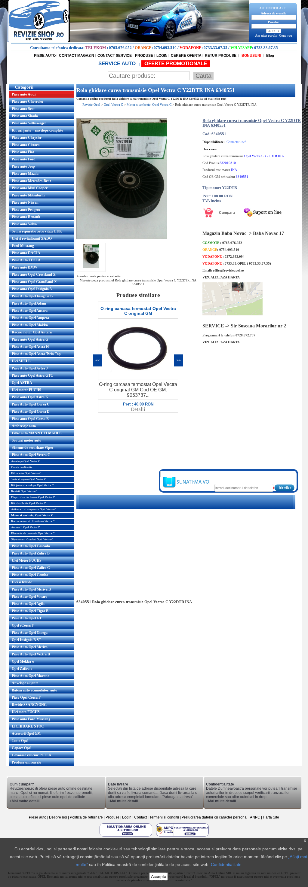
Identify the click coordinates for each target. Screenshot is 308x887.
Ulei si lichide (22, 582)
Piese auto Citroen (26, 145)
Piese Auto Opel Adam (29, 303)
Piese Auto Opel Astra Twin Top (36, 354)
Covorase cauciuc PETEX (31, 755)
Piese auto (37, 817)
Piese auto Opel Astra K (30, 397)
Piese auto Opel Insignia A (32, 289)
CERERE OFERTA (186, 55)
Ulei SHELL (21, 361)
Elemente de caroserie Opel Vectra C (33, 533)
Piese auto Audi (23, 94)
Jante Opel (20, 741)
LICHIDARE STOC (28, 726)
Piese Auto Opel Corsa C (31, 404)
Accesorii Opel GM (26, 733)
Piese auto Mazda (25, 174)
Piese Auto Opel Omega (30, 632)
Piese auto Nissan (25, 202)
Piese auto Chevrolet (27, 101)
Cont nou (285, 35)
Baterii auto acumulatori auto (34, 690)
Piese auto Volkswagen (29, 123)
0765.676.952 (120, 47)
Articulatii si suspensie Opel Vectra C (34, 509)
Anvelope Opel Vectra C (25, 461)
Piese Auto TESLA (26, 260)
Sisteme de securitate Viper (32, 447)
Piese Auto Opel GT (27, 618)
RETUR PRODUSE (220, 55)
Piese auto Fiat (23, 152)
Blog (269, 55)
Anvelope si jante (25, 683)
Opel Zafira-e (22, 669)
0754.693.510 (165, 47)
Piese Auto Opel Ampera (30, 318)
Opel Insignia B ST (26, 640)
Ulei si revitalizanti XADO (32, 238)
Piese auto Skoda (25, 116)
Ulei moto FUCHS (26, 712)
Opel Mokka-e (23, 661)
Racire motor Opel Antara (32, 332)
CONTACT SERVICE (114, 55)
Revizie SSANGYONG (29, 705)
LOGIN (162, 55)
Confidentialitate (226, 864)
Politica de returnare (87, 817)
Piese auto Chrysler (27, 137)
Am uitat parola (266, 35)
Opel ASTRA (22, 383)
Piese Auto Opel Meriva (30, 647)
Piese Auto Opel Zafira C (31, 568)
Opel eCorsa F (23, 625)
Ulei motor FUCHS (26, 390)
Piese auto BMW (24, 267)
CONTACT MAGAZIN (76, 55)
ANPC (255, 817)
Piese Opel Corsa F (26, 697)
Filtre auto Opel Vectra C (26, 473)
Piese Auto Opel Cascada (31, 546)
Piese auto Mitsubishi (28, 195)
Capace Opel (21, 748)
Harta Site (271, 817)
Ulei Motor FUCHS (27, 560)
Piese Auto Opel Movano (30, 676)
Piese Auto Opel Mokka (30, 325)
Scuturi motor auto (26, 440)
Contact (140, 817)
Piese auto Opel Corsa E (30, 419)
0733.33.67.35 (215, 47)
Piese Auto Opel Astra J (30, 368)
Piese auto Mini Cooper (30, 188)
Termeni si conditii (164, 817)
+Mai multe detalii (24, 801)
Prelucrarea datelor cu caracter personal (215, 817)
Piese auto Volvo (24, 224)
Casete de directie (21, 467)
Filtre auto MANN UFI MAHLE (37, 433)
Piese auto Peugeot (26, 210)
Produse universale (26, 762)
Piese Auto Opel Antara (30, 310)
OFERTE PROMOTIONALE (175, 63)
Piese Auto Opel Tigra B (30, 611)
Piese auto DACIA (26, 253)
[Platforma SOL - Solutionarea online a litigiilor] (126, 836)
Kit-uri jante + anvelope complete (37, 130)
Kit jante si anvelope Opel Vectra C (32, 485)
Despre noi (58, 817)
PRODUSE (144, 55)
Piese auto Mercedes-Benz (31, 181)
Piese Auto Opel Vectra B (31, 654)
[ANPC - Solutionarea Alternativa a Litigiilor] (182, 836)
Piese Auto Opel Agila (28, 604)
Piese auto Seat (23, 109)
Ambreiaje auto (24, 426)
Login (126, 817)
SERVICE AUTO (117, 63)
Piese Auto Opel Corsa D (31, 411)
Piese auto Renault (26, 217)
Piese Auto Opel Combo (30, 575)
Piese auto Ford (23, 159)
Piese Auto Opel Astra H (30, 347)
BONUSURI (251, 55)
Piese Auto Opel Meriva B (31, 589)
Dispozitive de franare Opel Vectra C (33, 497)
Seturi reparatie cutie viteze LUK (37, 231)
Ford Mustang (23, 246)
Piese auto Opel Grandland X (34, 282)
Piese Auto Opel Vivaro (29, 596)
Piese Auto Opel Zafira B (31, 553)
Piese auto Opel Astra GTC (32, 375)
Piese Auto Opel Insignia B (32, 296)
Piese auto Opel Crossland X (34, 274)
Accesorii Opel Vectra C (25, 527)
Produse (112, 817)
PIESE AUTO (45, 55)
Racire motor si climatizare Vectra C (33, 521)
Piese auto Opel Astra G (30, 339)
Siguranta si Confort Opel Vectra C (32, 539)
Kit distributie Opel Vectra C (28, 503)
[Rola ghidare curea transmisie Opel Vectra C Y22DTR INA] (121, 238)
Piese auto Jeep (23, 166)
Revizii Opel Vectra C (24, 491)
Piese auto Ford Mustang (31, 719)
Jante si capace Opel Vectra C (28, 479)
